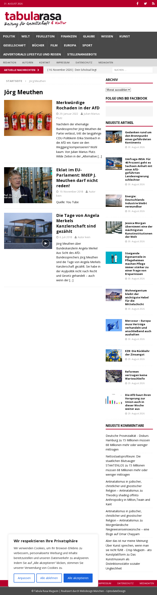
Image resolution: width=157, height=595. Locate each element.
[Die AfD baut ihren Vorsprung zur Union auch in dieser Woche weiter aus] (114, 399)
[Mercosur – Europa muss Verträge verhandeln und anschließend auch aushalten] (114, 325)
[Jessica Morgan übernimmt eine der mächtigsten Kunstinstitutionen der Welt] (114, 227)
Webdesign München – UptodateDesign (103, 591)
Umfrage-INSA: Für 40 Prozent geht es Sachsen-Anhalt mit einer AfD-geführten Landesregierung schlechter (138, 169)
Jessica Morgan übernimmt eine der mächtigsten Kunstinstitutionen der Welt (139, 230)
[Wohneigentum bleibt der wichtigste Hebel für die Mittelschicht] (114, 295)
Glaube (89, 36)
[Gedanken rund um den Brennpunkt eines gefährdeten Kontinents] (114, 137)
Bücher (38, 45)
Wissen (107, 36)
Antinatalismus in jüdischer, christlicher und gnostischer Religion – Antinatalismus (124, 486)
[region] (53, 560)
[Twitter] (145, 3)
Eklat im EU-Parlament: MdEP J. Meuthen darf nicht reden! (77, 177)
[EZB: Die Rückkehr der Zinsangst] (114, 355)
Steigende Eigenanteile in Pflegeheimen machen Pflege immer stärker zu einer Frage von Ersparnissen (137, 263)
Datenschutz (84, 62)
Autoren (27, 62)
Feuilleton (45, 36)
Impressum (63, 62)
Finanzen (69, 36)
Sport (87, 45)
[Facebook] (137, 3)
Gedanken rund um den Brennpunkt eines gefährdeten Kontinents (138, 137)
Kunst (124, 36)
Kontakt (44, 62)
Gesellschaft (14, 45)
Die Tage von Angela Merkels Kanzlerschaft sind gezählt (77, 223)
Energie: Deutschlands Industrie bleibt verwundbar (136, 201)
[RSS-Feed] (153, 3)
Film (54, 45)
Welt (25, 36)
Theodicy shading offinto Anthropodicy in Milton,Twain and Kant (128, 499)
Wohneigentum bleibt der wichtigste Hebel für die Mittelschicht (137, 297)
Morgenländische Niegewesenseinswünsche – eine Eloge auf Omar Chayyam (127, 529)
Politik (9, 36)
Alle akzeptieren (78, 578)
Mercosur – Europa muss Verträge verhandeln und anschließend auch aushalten (138, 327)
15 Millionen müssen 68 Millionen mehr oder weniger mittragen (128, 444)
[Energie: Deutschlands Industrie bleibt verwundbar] (114, 201)
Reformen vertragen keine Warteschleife (136, 375)
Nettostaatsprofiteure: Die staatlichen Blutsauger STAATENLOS (123, 460)
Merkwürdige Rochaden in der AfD (78, 105)
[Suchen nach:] (132, 70)
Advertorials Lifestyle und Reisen (32, 54)
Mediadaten (106, 62)
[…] (100, 156)
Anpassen (24, 578)
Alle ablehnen (49, 578)
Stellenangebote (82, 54)
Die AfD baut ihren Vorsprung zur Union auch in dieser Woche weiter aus (138, 402)
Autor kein (84, 237)
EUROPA (70, 45)
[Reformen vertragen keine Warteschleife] (114, 376)
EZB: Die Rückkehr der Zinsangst (137, 352)
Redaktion (9, 62)
